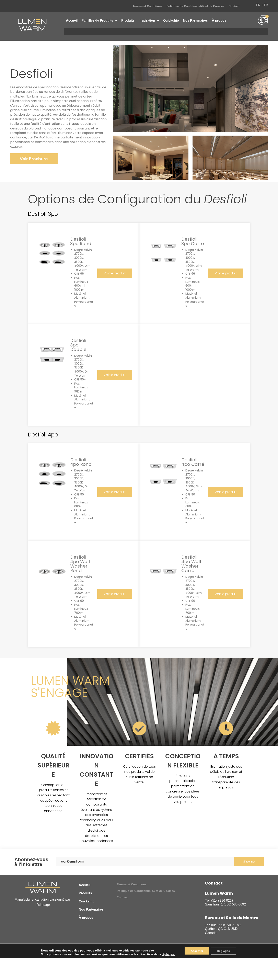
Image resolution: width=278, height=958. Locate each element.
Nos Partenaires (195, 20)
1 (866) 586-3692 (233, 904)
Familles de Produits (97, 20)
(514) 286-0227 (222, 900)
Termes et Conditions (147, 6)
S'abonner (249, 861)
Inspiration (147, 20)
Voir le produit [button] (115, 273)
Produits (128, 20)
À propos (219, 20)
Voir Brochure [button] (34, 159)
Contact (234, 6)
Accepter (197, 951)
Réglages (223, 951)
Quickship (171, 20)
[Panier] (263, 20)
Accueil (72, 20)
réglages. (168, 954)
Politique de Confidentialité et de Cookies (195, 6)
